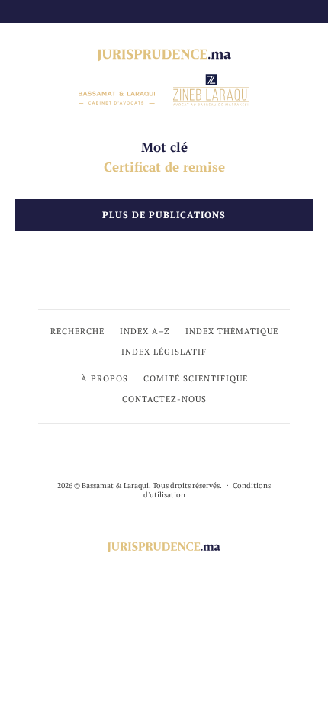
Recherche (77, 331)
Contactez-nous (164, 399)
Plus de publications (164, 214)
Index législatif (164, 351)
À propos (104, 378)
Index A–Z (145, 331)
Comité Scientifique (195, 378)
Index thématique (231, 331)
